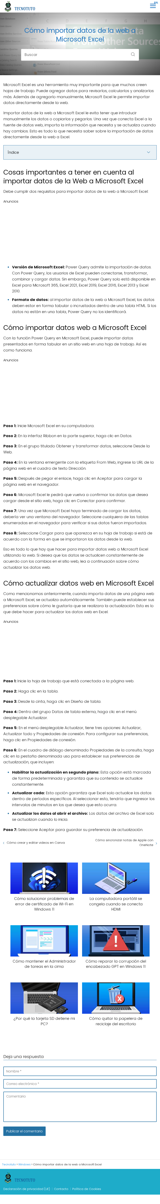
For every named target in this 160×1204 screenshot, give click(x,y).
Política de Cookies (86, 1189)
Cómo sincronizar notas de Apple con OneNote (124, 842)
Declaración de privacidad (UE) (26, 1189)
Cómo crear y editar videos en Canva (36, 842)
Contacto (61, 1189)
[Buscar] (131, 53)
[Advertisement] (80, 233)
